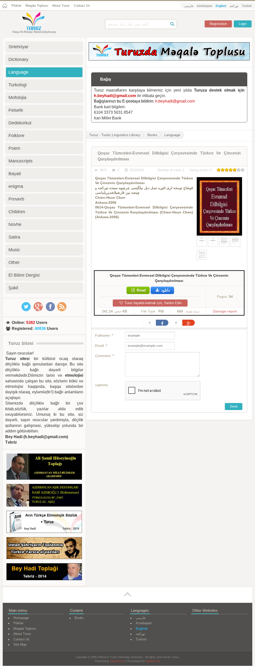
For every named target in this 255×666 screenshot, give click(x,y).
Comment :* (104, 356)
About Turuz (61, 5)
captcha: (102, 385)
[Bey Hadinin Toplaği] (44, 572)
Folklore (16, 135)
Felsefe (15, 110)
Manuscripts (20, 160)
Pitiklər (16, 5)
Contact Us (82, 5)
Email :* (101, 346)
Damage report (225, 311)
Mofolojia (17, 97)
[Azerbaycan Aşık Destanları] (44, 496)
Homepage (21, 618)
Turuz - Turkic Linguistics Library (114, 135)
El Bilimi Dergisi (24, 275)
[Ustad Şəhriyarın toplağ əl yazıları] (44, 549)
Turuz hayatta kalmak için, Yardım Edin (153, 303)
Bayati (14, 173)
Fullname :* (104, 335)
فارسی (188, 6)
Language (172, 135)
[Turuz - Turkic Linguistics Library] (39, 23)
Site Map (19, 644)
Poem (14, 148)
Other (14, 262)
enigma (15, 186)
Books (152, 135)
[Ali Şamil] (44, 467)
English (221, 6)
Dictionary (18, 59)
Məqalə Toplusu (36, 5)
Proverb (16, 199)
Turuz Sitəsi (20, 343)
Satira (14, 237)
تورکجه (234, 6)
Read (141, 290)
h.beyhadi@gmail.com (115, 96)
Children (16, 211)
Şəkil (13, 287)
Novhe (14, 224)
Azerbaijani (204, 6)
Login (243, 24)
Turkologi (17, 84)
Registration (218, 24)
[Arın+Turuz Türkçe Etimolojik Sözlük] (44, 523)
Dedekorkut (19, 122)
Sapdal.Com (117, 661)
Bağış (105, 79)
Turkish (247, 6)
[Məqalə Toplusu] (169, 59)
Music (14, 249)
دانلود (165, 290)
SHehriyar (18, 46)
